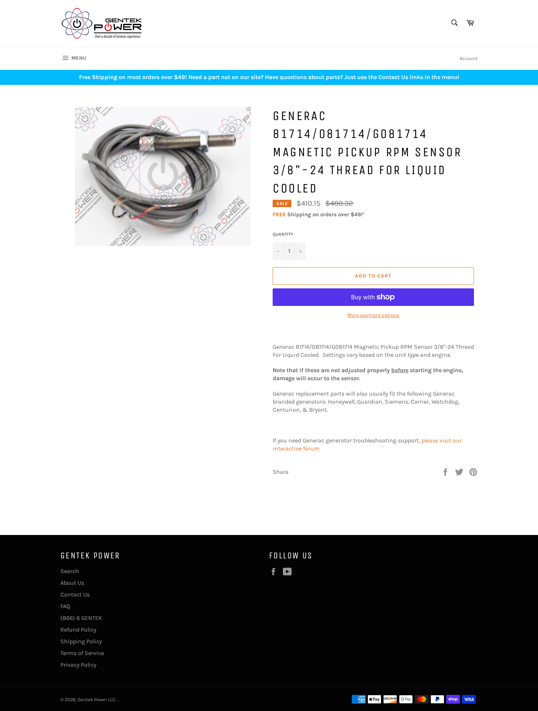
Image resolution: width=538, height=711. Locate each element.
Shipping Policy (81, 641)
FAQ (65, 606)
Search (69, 571)
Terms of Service (82, 653)
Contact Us (75, 594)
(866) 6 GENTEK (81, 617)
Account (469, 58)
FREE (279, 214)
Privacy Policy (78, 664)
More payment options (373, 315)
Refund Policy (78, 629)
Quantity (283, 234)
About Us (72, 582)
